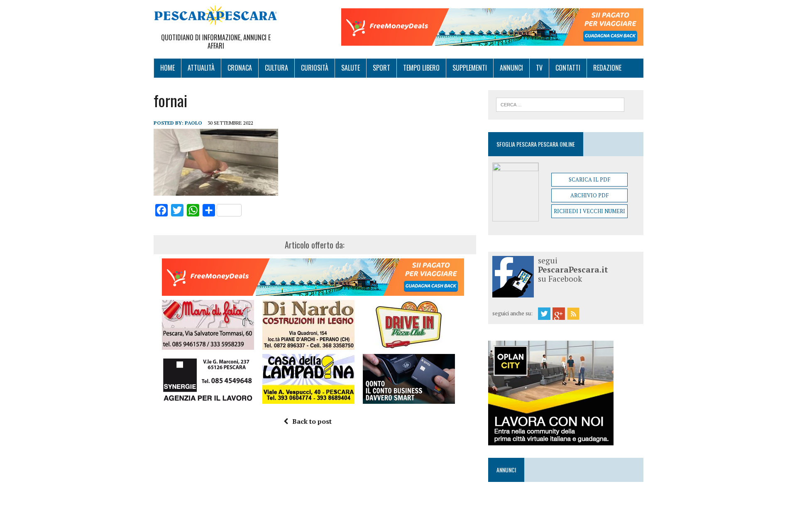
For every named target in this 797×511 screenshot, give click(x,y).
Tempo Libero (421, 68)
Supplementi (469, 68)
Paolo (193, 123)
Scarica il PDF (589, 179)
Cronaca (239, 68)
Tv (539, 68)
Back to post (312, 421)
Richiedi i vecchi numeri (589, 211)
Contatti (567, 68)
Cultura (276, 68)
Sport (381, 68)
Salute (350, 68)
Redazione (607, 68)
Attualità (201, 68)
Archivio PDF (589, 195)
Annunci (511, 68)
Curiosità (314, 68)
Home (167, 68)
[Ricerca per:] (560, 103)
